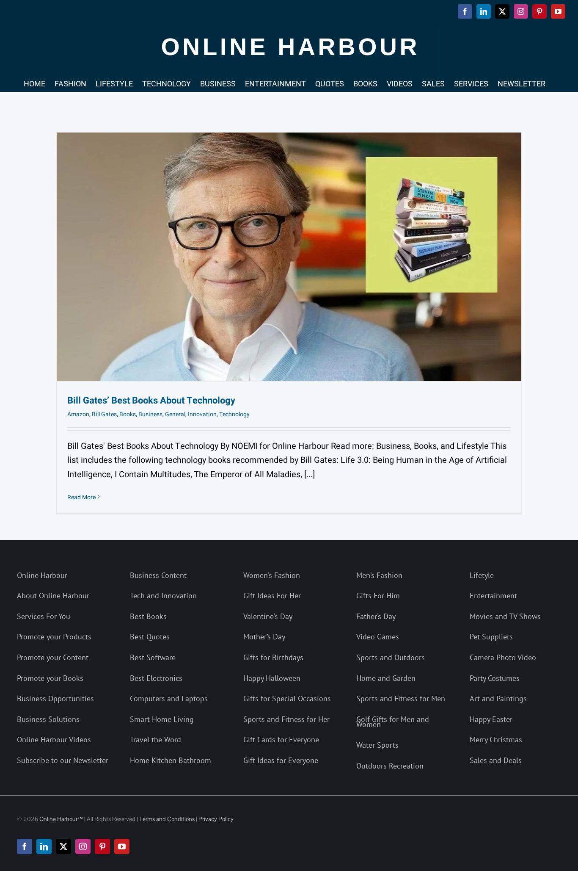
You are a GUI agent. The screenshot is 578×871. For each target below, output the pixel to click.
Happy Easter (491, 719)
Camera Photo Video (503, 657)
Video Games (377, 636)
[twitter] (63, 846)
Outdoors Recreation (390, 766)
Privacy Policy (216, 819)
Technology (234, 414)
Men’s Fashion (379, 575)
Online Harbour (42, 575)
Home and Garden (386, 678)
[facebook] (24, 846)
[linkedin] (44, 846)
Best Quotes (150, 636)
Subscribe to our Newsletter (62, 760)
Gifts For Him (378, 595)
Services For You (43, 616)
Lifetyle (482, 575)
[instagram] (83, 846)
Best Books (148, 616)
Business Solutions (48, 719)
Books (127, 414)
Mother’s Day (264, 636)
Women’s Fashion (271, 575)
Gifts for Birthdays (273, 657)
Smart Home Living (162, 719)
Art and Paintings (498, 698)
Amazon (78, 414)
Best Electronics (156, 678)
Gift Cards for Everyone (281, 739)
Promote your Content (52, 657)
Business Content (158, 575)
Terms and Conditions (167, 819)
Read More (81, 497)
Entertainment (493, 595)
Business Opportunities (55, 698)
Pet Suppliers (491, 636)
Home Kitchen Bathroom (170, 760)
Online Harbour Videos (54, 739)
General (175, 414)
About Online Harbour (53, 595)
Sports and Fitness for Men (400, 698)
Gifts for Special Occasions (287, 698)
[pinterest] (102, 846)
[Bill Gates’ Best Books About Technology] (289, 257)
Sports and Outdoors (390, 657)
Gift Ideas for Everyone (280, 760)
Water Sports (377, 745)
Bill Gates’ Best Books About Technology (151, 400)
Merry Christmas (496, 739)
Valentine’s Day (267, 616)
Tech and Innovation (163, 595)
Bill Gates (104, 414)
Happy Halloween (271, 678)
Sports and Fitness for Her (286, 719)
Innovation (202, 414)
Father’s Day (376, 616)
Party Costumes (495, 678)
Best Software (153, 657)
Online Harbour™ (60, 819)
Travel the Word (155, 739)
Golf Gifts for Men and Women (392, 722)
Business (150, 414)
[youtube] (121, 846)
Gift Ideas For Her (272, 595)
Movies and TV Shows (505, 616)
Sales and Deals (496, 760)
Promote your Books (50, 678)
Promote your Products (54, 636)
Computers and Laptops (169, 698)
